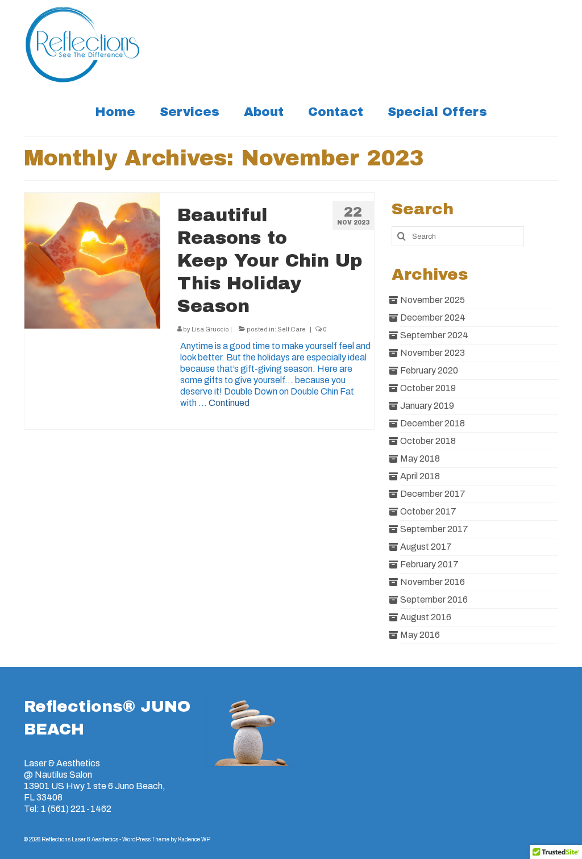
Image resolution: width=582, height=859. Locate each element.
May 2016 (420, 635)
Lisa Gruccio (210, 329)
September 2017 (434, 529)
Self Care (291, 329)
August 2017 (426, 546)
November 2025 (432, 300)
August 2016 (425, 617)
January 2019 (427, 405)
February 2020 (429, 370)
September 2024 (434, 335)
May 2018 (420, 458)
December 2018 (432, 423)
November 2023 (432, 353)
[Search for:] (458, 236)
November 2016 (432, 582)
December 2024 (432, 317)
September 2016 (434, 599)
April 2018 (420, 476)
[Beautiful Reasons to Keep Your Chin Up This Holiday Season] (92, 261)
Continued (229, 403)
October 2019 (428, 388)
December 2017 (432, 494)
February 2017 (429, 564)
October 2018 (428, 441)
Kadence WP (194, 839)
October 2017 (428, 511)
